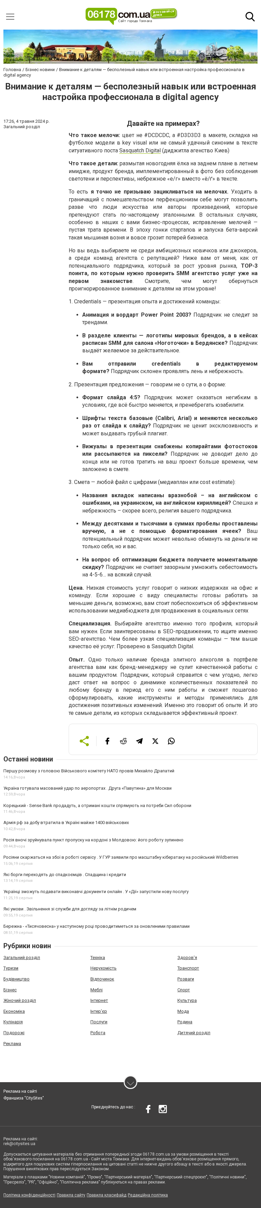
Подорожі (13, 1032)
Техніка (97, 957)
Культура (187, 1000)
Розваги (185, 979)
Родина (184, 1021)
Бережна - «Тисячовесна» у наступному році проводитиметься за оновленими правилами (96, 926)
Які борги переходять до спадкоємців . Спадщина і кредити (64, 874)
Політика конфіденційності (29, 1195)
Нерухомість (103, 968)
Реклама (12, 1043)
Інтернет (99, 1000)
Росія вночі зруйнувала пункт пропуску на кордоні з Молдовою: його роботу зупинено (93, 839)
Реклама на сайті (20, 1091)
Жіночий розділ (19, 1000)
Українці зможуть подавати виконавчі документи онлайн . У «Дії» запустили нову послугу (96, 891)
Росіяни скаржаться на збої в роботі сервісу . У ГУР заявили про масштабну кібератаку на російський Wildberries (120, 857)
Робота (97, 1032)
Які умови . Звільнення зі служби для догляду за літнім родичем (69, 908)
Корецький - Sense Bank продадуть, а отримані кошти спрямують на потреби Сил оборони (97, 805)
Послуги (98, 1021)
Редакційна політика (148, 1195)
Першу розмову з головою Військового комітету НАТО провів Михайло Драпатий (88, 770)
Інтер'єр (98, 1011)
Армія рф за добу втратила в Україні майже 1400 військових (66, 822)
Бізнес (10, 989)
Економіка (14, 1011)
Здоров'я (187, 957)
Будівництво (16, 979)
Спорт (183, 989)
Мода (183, 1011)
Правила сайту (71, 1195)
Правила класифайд (106, 1195)
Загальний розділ (21, 957)
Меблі (96, 989)
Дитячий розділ (193, 1032)
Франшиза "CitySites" (23, 1098)
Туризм (10, 968)
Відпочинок (102, 979)
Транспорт (188, 968)
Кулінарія (13, 1021)
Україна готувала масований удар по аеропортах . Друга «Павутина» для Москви (87, 788)
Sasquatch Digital (140, 150)
